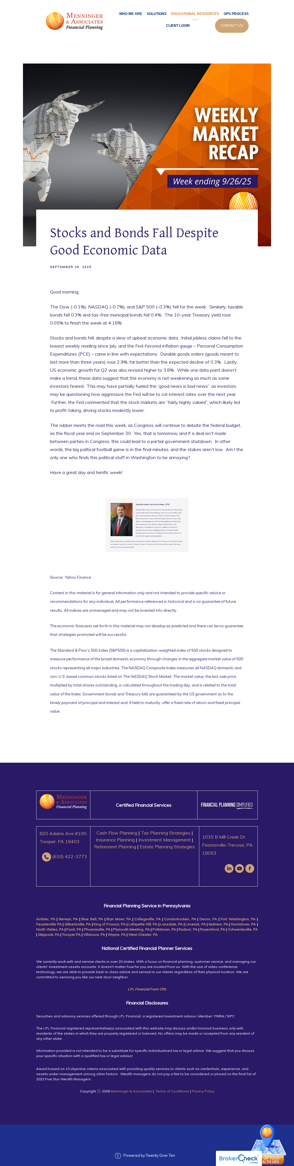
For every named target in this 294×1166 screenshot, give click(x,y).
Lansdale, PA (171, 924)
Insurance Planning (115, 840)
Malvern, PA (218, 924)
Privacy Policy (203, 1091)
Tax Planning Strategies (165, 833)
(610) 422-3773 (69, 856)
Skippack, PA (48, 934)
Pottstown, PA (164, 929)
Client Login (178, 26)
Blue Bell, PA (92, 919)
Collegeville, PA (147, 919)
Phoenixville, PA (97, 929)
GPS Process (236, 14)
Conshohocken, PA (180, 919)
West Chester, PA (143, 934)
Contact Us (232, 26)
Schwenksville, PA (243, 929)
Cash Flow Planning (116, 833)
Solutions (157, 14)
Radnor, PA (188, 929)
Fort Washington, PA (238, 919)
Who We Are (130, 14)
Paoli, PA (73, 929)
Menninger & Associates (131, 1091)
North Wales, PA (50, 929)
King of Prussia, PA (109, 924)
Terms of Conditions (172, 1091)
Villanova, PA (94, 934)
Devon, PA (208, 919)
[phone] (46, 857)
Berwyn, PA (68, 919)
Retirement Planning (115, 846)
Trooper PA (72, 934)
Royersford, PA (212, 929)
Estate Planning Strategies (167, 846)
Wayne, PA (117, 934)
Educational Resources (195, 14)
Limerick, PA (196, 924)
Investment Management (164, 840)
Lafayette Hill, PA (142, 924)
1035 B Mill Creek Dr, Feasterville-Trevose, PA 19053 (227, 845)
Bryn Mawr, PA (119, 919)
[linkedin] (229, 868)
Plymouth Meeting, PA (131, 929)
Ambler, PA (45, 919)
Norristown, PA (243, 924)
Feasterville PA (48, 924)
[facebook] (249, 868)
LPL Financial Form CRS (147, 989)
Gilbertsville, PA (78, 924)
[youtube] (239, 868)
